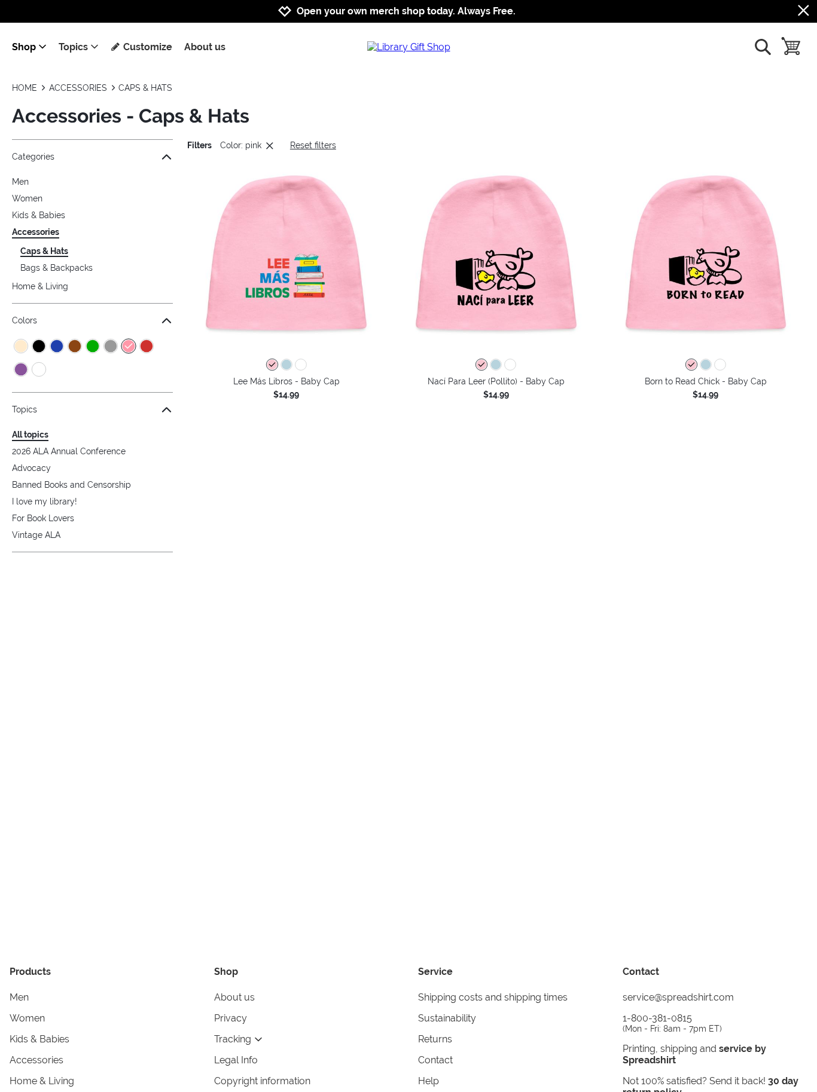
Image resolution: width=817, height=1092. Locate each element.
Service (435, 971)
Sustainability (447, 1018)
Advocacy (31, 468)
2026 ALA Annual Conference (69, 451)
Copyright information (262, 1081)
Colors (24, 320)
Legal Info (236, 1060)
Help (428, 1081)
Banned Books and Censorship (71, 485)
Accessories (35, 232)
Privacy (230, 1018)
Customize (147, 47)
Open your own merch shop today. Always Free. (406, 11)
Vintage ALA (36, 535)
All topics (30, 434)
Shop (24, 47)
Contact (435, 1060)
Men (20, 181)
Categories (33, 156)
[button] (286, 253)
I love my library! (44, 501)
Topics (73, 47)
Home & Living (40, 286)
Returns (435, 1039)
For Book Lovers (43, 518)
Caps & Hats (44, 251)
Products (30, 971)
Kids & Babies (38, 215)
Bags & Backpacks (56, 268)
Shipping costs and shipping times (493, 997)
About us (204, 47)
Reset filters (313, 145)
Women (27, 198)
